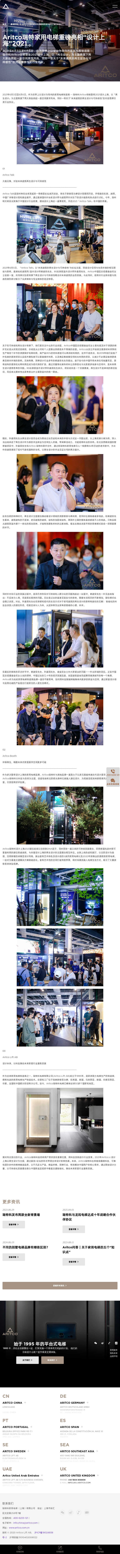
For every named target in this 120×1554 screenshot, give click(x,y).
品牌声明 (114, 1356)
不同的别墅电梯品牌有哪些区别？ (25, 1247)
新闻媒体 (114, 1350)
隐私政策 (114, 1353)
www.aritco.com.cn (19, 1527)
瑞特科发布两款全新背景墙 (21, 1215)
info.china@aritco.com (25, 1523)
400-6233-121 (20, 1518)
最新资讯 (14, 24)
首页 (4, 24)
